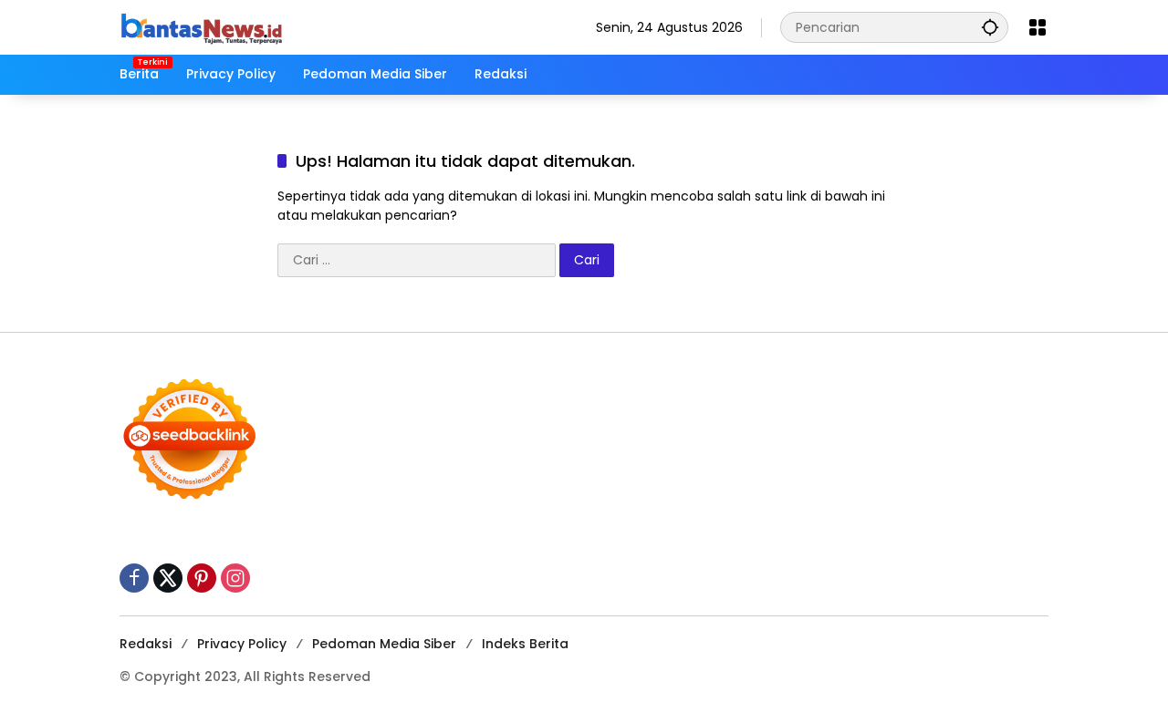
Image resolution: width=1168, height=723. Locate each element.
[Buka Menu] (1037, 27)
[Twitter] (167, 578)
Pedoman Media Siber (384, 644)
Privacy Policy (242, 644)
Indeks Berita (525, 644)
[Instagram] (235, 578)
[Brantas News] (202, 26)
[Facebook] (134, 578)
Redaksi (146, 644)
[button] (990, 27)
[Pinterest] (201, 578)
